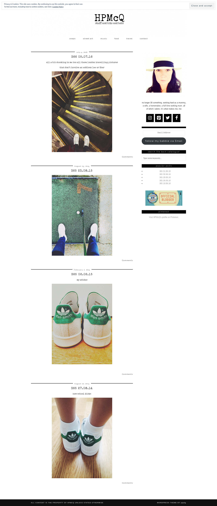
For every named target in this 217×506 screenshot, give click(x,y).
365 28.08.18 (164, 180)
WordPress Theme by (171, 502)
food (116, 39)
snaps (72, 39)
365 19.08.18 (164, 183)
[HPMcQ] (108, 18)
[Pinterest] (159, 118)
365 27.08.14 (82, 388)
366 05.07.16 (82, 57)
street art (88, 39)
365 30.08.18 (164, 174)
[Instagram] (150, 118)
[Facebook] (176, 118)
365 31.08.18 (164, 171)
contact (144, 39)
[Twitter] (168, 118)
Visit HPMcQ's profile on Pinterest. (164, 217)
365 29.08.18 (164, 177)
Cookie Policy (57, 7)
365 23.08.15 (82, 171)
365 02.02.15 (82, 274)
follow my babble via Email (163, 141)
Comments (127, 157)
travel (129, 39)
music (104, 39)
